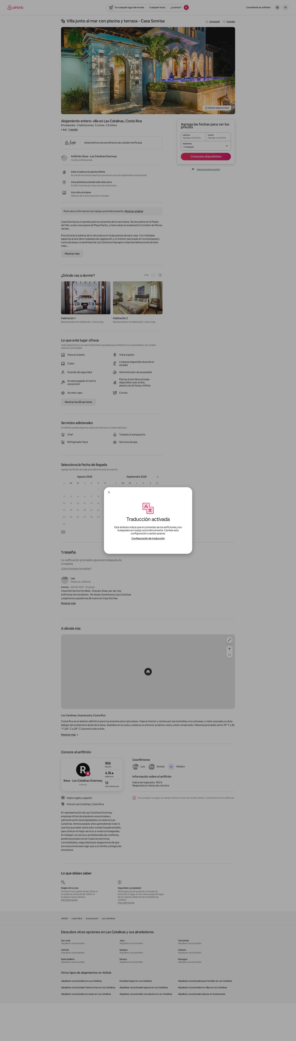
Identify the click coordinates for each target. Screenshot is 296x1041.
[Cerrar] (109, 492)
